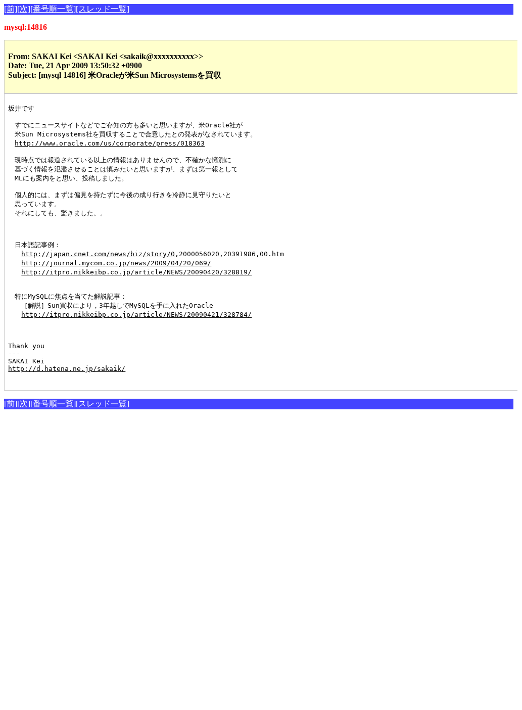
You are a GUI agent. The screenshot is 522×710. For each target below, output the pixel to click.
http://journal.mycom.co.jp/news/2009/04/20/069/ (116, 263)
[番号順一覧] (53, 9)
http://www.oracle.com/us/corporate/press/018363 (110, 143)
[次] (23, 9)
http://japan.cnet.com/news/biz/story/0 (98, 254)
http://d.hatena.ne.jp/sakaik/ (66, 368)
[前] (10, 9)
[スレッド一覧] (102, 9)
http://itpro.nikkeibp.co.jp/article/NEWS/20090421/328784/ (136, 314)
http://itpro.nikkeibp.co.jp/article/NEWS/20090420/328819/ (136, 272)
